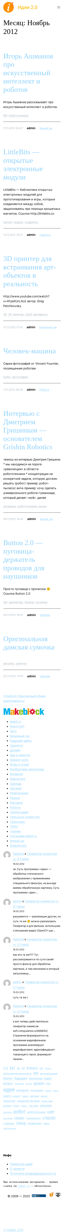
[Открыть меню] (59, 7)
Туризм (15, 831)
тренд (21, 1123)
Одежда (45, 614)
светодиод (7, 1118)
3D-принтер (16, 314)
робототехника (18, 115)
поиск (16, 1105)
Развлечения (19, 793)
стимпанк (8, 1123)
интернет (22, 1090)
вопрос (8, 1083)
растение (34, 1105)
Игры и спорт (19, 764)
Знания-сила (19, 760)
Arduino (32, 1068)
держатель (16, 602)
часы (46, 1123)
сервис (19, 1118)
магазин (34, 1096)
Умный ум (45, 128)
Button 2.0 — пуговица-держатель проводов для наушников (23, 559)
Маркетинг (18, 779)
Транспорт (17, 821)
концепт (16, 1096)
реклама (46, 1105)
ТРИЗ (14, 826)
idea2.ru (15, 721)
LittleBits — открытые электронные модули (23, 164)
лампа (25, 1096)
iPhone (48, 1068)
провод (29, 602)
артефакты (40, 314)
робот (7, 377)
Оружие (15, 788)
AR (23, 1068)
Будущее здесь (21, 740)
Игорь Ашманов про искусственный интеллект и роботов (28, 73)
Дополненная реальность (17, 1073)
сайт (50, 1112)
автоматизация (48, 1073)
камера (48, 1091)
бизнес (8, 1078)
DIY (41, 1068)
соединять (31, 222)
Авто (13, 731)
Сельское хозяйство (25, 817)
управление (34, 1123)
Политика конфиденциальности (33, 1173)
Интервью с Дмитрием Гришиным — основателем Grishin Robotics (27, 430)
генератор (19, 1083)
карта (56, 1090)
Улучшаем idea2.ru (23, 836)
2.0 (5, 1068)
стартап (49, 1117)
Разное (15, 798)
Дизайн (15, 750)
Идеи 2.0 (28, 7)
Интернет (16, 774)
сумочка (21, 663)
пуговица (41, 602)
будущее (20, 1078)
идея (9, 1089)
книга (7, 1096)
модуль (18, 222)
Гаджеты (45, 234)
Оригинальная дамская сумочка (28, 643)
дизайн (38, 1083)
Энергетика (18, 845)
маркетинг (9, 1100)
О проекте (17, 1168)
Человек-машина (29, 351)
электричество (9, 1128)
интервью (9, 506)
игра (48, 1083)
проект (24, 1106)
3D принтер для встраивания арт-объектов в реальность (29, 271)
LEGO (28, 314)
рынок (43, 506)
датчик (29, 1084)
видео (48, 1078)
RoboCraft (17, 726)
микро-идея (47, 1101)
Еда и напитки (20, 755)
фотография (20, 377)
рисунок (8, 663)
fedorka (18, 853)
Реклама (16, 802)
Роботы (44, 389)
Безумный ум (48, 327)
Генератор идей (21, 1164)
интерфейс (37, 1090)
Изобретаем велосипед (27, 769)
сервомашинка (33, 1118)
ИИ (5, 115)
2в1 (5, 602)
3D (5, 314)
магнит (7, 222)
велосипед (36, 1078)
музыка (7, 1105)
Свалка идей (19, 812)
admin (17, 901)
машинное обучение (28, 1100)
